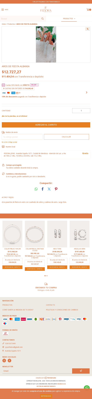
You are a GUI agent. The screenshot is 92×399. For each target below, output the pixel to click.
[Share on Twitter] (49, 189)
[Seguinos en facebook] (9, 360)
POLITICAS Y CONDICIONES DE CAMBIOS (62, 310)
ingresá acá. (61, 384)
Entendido (46, 396)
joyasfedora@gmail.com (14, 347)
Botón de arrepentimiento (46, 386)
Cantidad (6, 111)
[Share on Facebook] (42, 189)
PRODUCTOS (7, 305)
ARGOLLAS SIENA (79, 249)
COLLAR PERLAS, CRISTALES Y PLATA (35, 249)
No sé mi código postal (9, 142)
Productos (11, 24)
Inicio (4, 24)
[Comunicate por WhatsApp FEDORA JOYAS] (87, 388)
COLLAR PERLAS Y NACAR (12, 249)
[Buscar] (42, 18)
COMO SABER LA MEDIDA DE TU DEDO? (17, 310)
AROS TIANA (57, 249)
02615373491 (10, 343)
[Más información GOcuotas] (34, 85)
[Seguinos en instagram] (4, 360)
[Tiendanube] (46, 378)
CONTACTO (50, 305)
